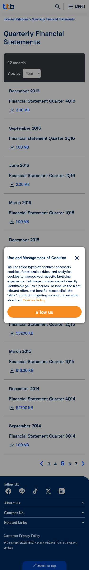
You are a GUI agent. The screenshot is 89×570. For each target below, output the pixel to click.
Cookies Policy (34, 299)
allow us (44, 311)
